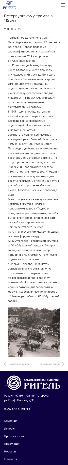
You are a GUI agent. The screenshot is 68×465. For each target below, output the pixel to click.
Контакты (10, 459)
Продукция (11, 443)
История (9, 428)
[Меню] (63, 5)
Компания (10, 420)
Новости (10, 451)
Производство (14, 436)
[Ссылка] (34, 332)
